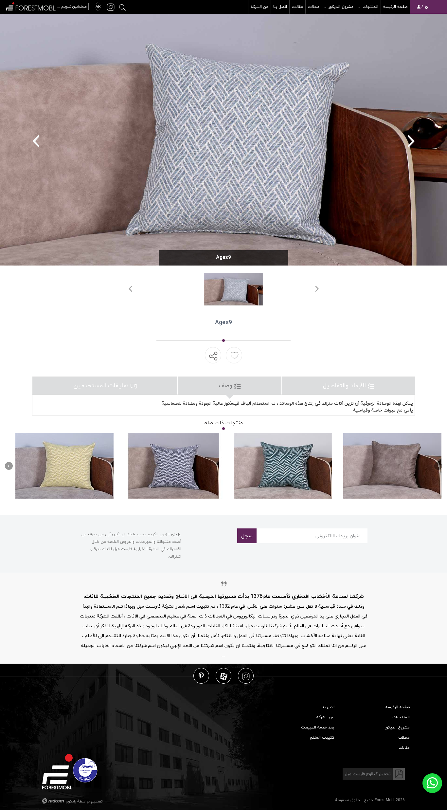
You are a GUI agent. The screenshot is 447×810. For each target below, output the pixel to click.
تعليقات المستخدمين (102, 385)
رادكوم (71, 801)
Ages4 (64, 466)
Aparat (223, 676)
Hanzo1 (392, 466)
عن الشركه (325, 717)
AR (97, 6)
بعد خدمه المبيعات (317, 727)
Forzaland (283, 466)
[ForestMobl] (47, 5)
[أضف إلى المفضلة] (234, 355)
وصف (226, 385)
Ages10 (174, 466)
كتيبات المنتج (322, 737)
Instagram (245, 676)
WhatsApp (432, 783)
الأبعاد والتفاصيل (345, 385)
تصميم (97, 801)
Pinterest (201, 676)
